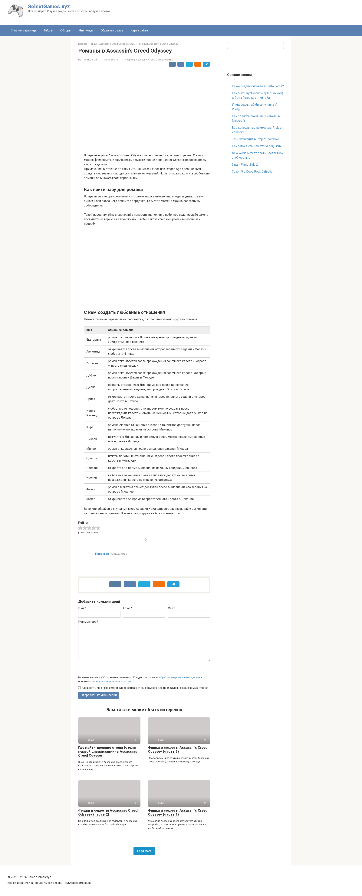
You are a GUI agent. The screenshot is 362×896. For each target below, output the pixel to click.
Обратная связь (112, 30)
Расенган (102, 554)
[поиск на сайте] (280, 45)
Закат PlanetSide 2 (245, 164)
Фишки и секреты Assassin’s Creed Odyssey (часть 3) (177, 749)
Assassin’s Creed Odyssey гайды (154, 59)
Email (127, 608)
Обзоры (65, 30)
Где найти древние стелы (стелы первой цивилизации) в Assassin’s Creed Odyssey (107, 751)
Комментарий (88, 621)
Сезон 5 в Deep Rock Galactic (252, 171)
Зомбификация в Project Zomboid (255, 139)
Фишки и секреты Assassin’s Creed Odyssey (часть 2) (108, 812)
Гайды (48, 30)
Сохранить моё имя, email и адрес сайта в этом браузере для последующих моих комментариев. (145, 688)
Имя (82, 608)
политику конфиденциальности (111, 681)
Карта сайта (139, 30)
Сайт (171, 608)
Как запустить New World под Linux (256, 146)
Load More (144, 851)
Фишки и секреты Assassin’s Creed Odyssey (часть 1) (177, 812)
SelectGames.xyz (49, 6)
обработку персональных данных (179, 677)
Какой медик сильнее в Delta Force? (258, 86)
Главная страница (23, 30)
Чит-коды (86, 30)
